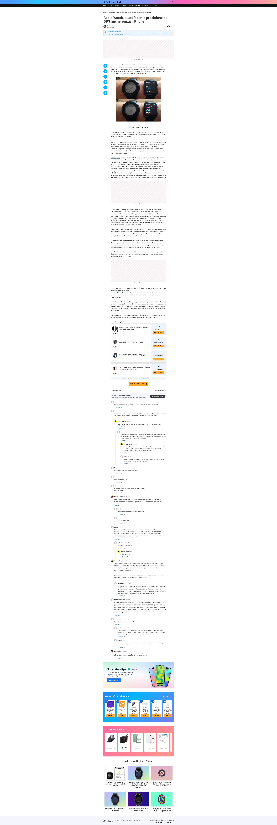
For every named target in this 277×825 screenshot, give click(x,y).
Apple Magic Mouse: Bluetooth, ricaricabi (168, 710)
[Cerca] (107, 2)
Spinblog (123, 820)
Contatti (158, 820)
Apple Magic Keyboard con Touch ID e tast (145, 710)
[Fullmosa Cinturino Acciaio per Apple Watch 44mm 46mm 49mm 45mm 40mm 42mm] (115, 328)
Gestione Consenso (135, 822)
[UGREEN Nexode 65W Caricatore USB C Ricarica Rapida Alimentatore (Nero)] (133, 703)
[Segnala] (121, 407)
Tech (150, 5)
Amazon (117, 290)
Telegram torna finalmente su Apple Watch (138, 809)
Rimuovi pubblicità (138, 59)
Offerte (156, 5)
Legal (162, 820)
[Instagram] (163, 822)
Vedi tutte (166, 696)
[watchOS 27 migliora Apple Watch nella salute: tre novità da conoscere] (115, 773)
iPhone (105, 5)
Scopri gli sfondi (113, 680)
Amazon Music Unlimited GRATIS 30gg (110, 710)
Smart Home (137, 5)
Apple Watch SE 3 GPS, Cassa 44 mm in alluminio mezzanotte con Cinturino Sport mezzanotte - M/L (132, 355)
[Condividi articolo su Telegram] (105, 82)
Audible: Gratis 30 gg (122, 710)
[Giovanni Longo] (104, 26)
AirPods (123, 5)
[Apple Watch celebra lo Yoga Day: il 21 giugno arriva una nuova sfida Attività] (162, 773)
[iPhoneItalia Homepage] (115, 2)
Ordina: (156, 390)
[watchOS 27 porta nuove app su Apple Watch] (115, 799)
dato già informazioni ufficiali (119, 71)
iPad (111, 5)
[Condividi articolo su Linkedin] (105, 77)
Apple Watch (111, 12)
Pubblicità (171, 820)
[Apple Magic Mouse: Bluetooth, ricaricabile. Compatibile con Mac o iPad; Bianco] (168, 703)
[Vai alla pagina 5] (138, 719)
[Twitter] (159, 822)
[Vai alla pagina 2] (134, 719)
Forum (146, 5)
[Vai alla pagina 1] (133, 719)
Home (105, 12)
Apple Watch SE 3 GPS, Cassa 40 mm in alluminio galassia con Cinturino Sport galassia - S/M (134, 368)
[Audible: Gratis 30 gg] (122, 703)
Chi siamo (152, 820)
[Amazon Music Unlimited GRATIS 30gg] (110, 703)
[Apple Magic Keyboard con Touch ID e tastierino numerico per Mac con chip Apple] (145, 703)
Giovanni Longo (111, 25)
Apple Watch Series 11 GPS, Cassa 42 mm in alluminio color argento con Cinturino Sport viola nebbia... (133, 341)
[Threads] (166, 822)
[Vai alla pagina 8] (142, 719)
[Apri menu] (123, 2)
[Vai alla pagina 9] (143, 719)
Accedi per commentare (157, 396)
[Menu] (104, 2)
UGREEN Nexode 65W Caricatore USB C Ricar (133, 710)
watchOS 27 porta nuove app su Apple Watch (115, 809)
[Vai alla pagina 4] (137, 719)
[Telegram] (168, 822)
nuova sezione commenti (117, 34)
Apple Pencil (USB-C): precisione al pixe (156, 710)
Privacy (166, 820)
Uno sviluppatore (115, 158)
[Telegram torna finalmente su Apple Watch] (138, 799)
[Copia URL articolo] (105, 93)
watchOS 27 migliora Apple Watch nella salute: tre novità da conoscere (115, 784)
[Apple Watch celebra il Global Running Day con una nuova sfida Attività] (162, 799)
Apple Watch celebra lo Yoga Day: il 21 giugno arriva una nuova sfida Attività (162, 784)
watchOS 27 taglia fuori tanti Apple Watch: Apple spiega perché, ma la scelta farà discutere (138, 784)
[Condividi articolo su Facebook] (105, 66)
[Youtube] (161, 822)
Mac (116, 5)
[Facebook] (156, 822)
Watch (129, 5)
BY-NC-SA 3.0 (127, 822)
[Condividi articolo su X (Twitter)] (105, 71)
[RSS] (173, 822)
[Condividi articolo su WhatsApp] (105, 87)
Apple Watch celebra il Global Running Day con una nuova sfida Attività (161, 810)
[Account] (172, 2)
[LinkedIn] (170, 822)
